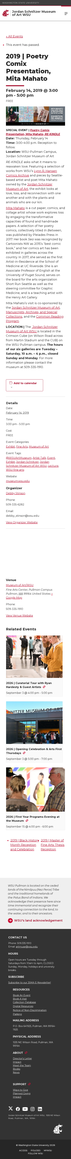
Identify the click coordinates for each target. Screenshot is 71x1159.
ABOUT (18, 1052)
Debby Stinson (15, 493)
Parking (17, 1014)
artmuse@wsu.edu (27, 946)
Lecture (53, 465)
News (16, 1072)
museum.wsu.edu (18, 481)
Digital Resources (23, 1006)
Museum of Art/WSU (20, 585)
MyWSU (48, 1150)
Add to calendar (25, 383)
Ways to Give (20, 1089)
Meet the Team (22, 1065)
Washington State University (20, 2)
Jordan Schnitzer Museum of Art (36, 307)
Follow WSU (35, 1153)
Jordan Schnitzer (27, 461)
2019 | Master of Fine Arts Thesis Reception (52, 845)
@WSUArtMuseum (19, 457)
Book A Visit (20, 998)
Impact (17, 1062)
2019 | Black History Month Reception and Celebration (24, 845)
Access (23, 1150)
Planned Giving (21, 1093)
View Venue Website (19, 615)
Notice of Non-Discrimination (30, 1010)
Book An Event (21, 995)
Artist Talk (39, 457)
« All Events (14, 36)
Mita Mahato (15, 208)
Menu (66, 13)
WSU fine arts (15, 469)
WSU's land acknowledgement (38, 920)
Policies (35, 1150)
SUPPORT (19, 1084)
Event (51, 457)
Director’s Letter (22, 1058)
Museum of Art (39, 446)
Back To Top (66, 1153)
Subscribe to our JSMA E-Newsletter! (29, 982)
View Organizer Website (22, 522)
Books (16, 1068)
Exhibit (10, 446)
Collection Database (24, 1002)
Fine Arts (22, 446)
